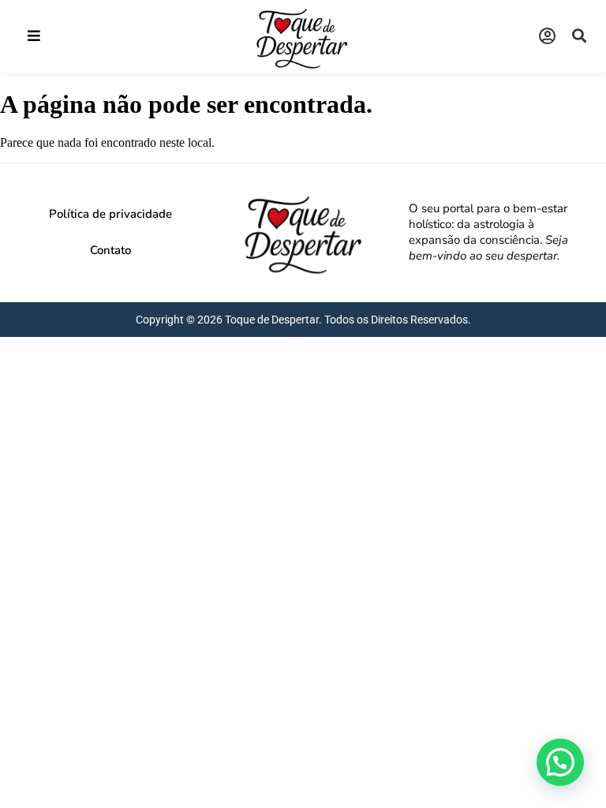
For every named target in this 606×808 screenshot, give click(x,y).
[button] (33, 36)
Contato (110, 250)
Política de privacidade (110, 214)
